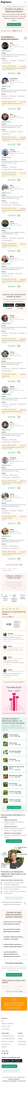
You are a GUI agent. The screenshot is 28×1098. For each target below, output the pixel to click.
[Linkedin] (5, 1054)
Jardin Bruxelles (5, 986)
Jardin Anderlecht (19, 986)
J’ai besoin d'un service (9, 1066)
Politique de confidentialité (9, 1081)
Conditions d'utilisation (13, 1079)
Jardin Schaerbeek (6, 988)
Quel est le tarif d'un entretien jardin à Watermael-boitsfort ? (11, 930)
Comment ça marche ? (8, 1036)
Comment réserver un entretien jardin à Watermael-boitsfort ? (12, 923)
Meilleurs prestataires (7, 1023)
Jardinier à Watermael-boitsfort (14, 582)
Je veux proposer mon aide (10, 1070)
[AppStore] (20, 305)
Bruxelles (14, 568)
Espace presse (22, 1044)
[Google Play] (8, 305)
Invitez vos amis (6, 1026)
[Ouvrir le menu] (25, 2)
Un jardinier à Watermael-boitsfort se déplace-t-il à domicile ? (13, 938)
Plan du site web (21, 1081)
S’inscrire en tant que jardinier (14, 898)
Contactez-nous (6, 1044)
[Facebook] (2, 1054)
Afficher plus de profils (12, 564)
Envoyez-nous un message (14, 1008)
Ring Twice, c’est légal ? (8, 1041)
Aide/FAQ (4, 1047)
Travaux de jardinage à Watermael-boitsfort (14, 586)
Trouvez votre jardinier (14, 24)
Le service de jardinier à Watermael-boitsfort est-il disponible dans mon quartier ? (12, 954)
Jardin (9, 568)
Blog (3, 1021)
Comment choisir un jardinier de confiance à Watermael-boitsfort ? (13, 945)
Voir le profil (12, 73)
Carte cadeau (5, 1029)
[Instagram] (7, 1054)
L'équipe (20, 1038)
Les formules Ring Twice (8, 1038)
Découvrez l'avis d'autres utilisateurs (14, 682)
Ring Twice (3, 568)
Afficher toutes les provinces (12, 991)
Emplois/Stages (22, 1041)
